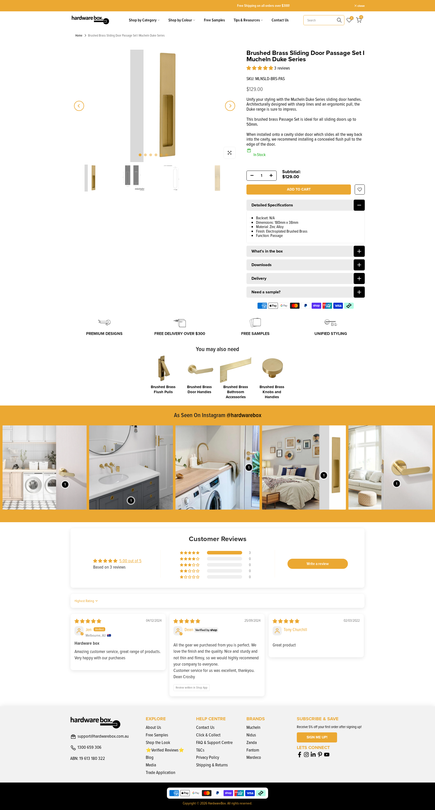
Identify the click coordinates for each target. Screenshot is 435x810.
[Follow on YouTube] (327, 754)
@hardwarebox (244, 415)
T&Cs (200, 750)
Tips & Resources (247, 20)
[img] (88, 621)
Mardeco (253, 757)
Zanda (251, 742)
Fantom (252, 750)
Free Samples (214, 20)
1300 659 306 (89, 747)
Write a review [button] (318, 564)
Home (78, 36)
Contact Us (280, 20)
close (76, 5)
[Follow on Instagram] (306, 754)
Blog (150, 757)
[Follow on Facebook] (299, 754)
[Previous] (79, 106)
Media (151, 765)
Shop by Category (143, 20)
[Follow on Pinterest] (320, 754)
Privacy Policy (207, 757)
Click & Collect (208, 735)
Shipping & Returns (212, 765)
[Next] (230, 106)
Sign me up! (317, 737)
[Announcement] (218, 6)
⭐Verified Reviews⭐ (165, 750)
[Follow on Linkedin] (313, 754)
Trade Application (160, 772)
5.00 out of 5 (130, 560)
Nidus (251, 735)
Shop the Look (158, 742)
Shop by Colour (180, 20)
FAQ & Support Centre (214, 742)
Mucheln (253, 727)
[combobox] (323, 20)
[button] (260, 68)
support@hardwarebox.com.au (103, 736)
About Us (153, 727)
